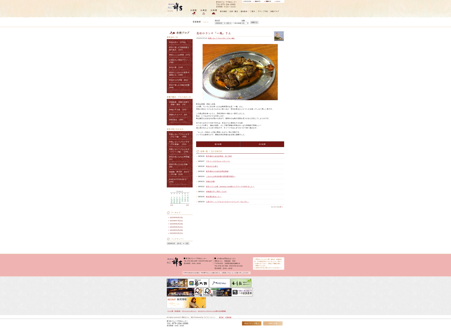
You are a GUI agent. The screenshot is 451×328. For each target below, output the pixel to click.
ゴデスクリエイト (210, 317)
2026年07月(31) (176, 221)
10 (188, 197)
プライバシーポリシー (189, 311)
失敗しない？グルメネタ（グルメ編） (221, 38)
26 (174, 202)
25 (171, 202)
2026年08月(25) (176, 217)
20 (177, 200)
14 (179, 199)
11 (171, 199)
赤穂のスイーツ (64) (178, 115)
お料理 (213, 10)
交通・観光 (233, 11)
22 (182, 200)
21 (179, 200)
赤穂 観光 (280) (176, 120)
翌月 (187, 205)
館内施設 (223, 11)
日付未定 (238, 23)
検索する (254, 22)
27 (177, 202)
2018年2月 (179, 191)
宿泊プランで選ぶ (251, 323)
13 (177, 199)
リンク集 (170, 311)
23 (185, 200)
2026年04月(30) (176, 230)
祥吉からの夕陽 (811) (178, 80)
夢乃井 (221, 317)
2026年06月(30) (176, 224)
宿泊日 (217, 20)
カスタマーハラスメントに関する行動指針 (212, 311)
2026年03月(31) (176, 233)
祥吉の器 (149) (176, 67)
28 (179, 202)
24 (188, 200)
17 (188, 199)
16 (185, 199)
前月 (171, 205)
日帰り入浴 (273, 323)
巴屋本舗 (228, 317)
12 (174, 199)
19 (174, 200)
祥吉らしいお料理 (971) (179, 55)
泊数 (243, 20)
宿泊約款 (178, 311)
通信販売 (244, 11)
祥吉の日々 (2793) (177, 42)
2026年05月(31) (176, 227)
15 (182, 199)
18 (171, 200)
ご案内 (252, 11)
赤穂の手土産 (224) (177, 110)
